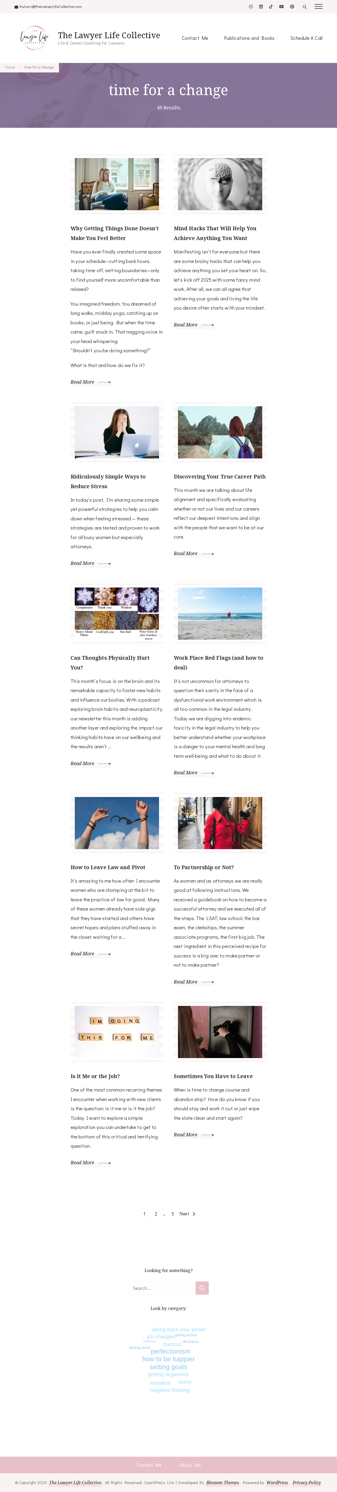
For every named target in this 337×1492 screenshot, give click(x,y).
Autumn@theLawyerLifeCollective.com (50, 6)
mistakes (160, 1383)
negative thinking (170, 1390)
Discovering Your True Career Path (220, 476)
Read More (83, 382)
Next (184, 1213)
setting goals (168, 1367)
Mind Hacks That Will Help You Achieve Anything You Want (215, 233)
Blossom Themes (222, 1482)
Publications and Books (249, 38)
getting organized (168, 1374)
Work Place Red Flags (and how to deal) (218, 662)
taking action (186, 1335)
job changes (161, 1336)
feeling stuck (140, 1347)
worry (185, 1382)
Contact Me (195, 38)
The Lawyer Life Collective (109, 35)
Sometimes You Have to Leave (213, 1076)
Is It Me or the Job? (95, 1076)
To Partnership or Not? (204, 867)
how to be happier (168, 1359)
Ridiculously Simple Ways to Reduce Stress (108, 481)
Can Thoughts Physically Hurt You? (110, 662)
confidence (149, 1341)
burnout (172, 1344)
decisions (190, 1341)
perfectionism (171, 1351)
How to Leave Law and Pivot (108, 867)
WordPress (277, 1482)
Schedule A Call (306, 38)
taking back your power (179, 1329)
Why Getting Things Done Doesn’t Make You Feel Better (115, 233)
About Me (190, 1465)
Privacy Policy (307, 1482)
